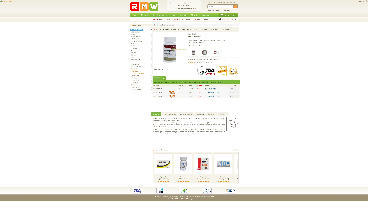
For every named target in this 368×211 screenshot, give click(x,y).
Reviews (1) (222, 114)
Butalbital (135, 71)
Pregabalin (135, 78)
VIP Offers (134, 34)
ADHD (133, 43)
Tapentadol (135, 80)
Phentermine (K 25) (190, 8)
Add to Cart (233, 88)
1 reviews (198, 62)
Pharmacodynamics (170, 114)
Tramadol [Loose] (183, 178)
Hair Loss (134, 62)
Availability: (192, 45)
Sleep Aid (134, 85)
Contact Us (233, 3)
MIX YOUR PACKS (136, 29)
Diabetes (133, 57)
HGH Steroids (135, 39)
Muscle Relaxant (136, 66)
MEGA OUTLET (135, 32)
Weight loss (206, 15)
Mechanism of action (186, 114)
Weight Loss (135, 87)
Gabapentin (135, 76)
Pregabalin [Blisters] (203, 178)
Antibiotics (134, 48)
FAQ (228, 3)
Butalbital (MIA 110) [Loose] (165, 25)
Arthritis (133, 53)
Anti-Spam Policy (198, 196)
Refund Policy (209, 196)
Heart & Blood (135, 64)
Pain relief (183, 15)
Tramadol (135, 82)
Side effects (211, 114)
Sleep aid (194, 15)
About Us (165, 196)
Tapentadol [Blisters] (163, 178)
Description (156, 114)
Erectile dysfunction (160, 15)
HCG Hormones (136, 36)
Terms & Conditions (185, 196)
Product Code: (193, 43)
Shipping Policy (221, 3)
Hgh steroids (145, 15)
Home (134, 15)
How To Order (211, 3)
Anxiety (173, 15)
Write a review (208, 62)
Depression (134, 55)
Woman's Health (136, 89)
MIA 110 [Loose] (139, 73)
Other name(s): (193, 40)
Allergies (133, 46)
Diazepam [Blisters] (223, 178)
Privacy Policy (174, 196)
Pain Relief (134, 69)
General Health (135, 59)
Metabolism (200, 114)
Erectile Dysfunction (137, 41)
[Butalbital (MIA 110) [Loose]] (193, 52)
